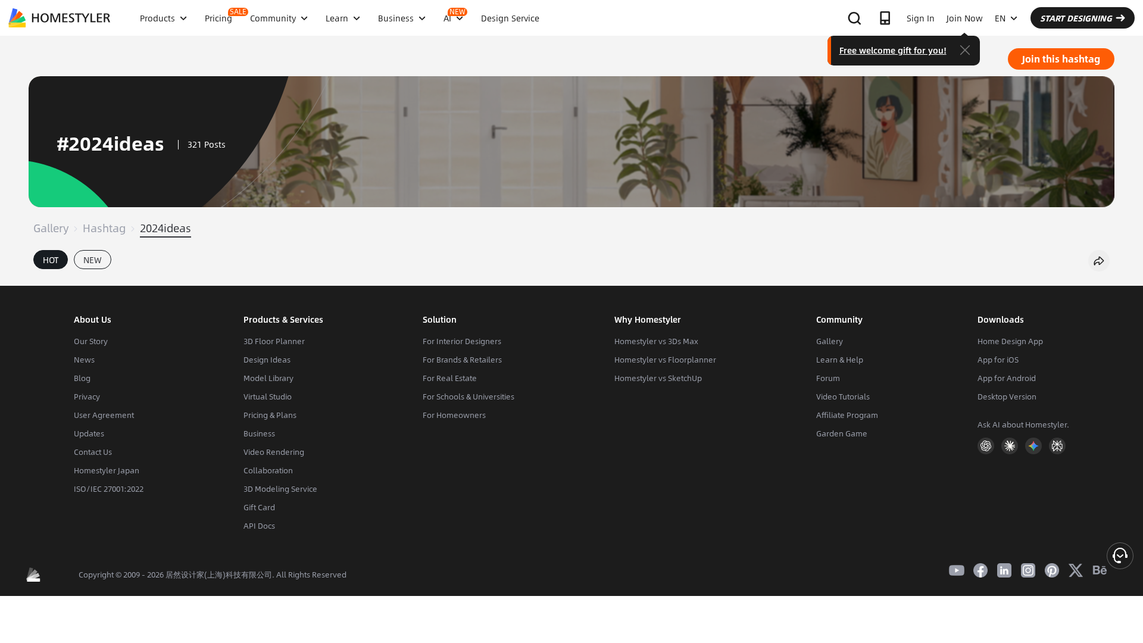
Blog (82, 378)
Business (259, 433)
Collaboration (268, 470)
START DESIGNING (1076, 17)
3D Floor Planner (274, 341)
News (84, 360)
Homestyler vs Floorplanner (665, 360)
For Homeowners (454, 415)
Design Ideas (267, 360)
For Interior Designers (462, 341)
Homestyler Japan (106, 470)
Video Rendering (273, 452)
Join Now (965, 17)
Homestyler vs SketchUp (658, 378)
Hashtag (104, 228)
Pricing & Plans (269, 415)
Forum (828, 378)
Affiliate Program (847, 415)
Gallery (50, 228)
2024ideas (165, 228)
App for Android (1007, 378)
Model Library (268, 378)
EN (1000, 17)
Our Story (91, 341)
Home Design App (1010, 341)
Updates (89, 433)
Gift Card (259, 507)
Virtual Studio (267, 396)
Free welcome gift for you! (893, 50)
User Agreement (104, 415)
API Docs (259, 526)
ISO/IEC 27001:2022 (108, 489)
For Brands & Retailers (462, 360)
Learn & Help (839, 360)
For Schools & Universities (468, 396)
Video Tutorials (843, 396)
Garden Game (841, 433)
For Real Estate (450, 378)
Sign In (921, 17)
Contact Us (93, 452)
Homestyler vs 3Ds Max (656, 341)
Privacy (87, 396)
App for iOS (998, 360)
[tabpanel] (571, 280)
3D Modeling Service (280, 489)
